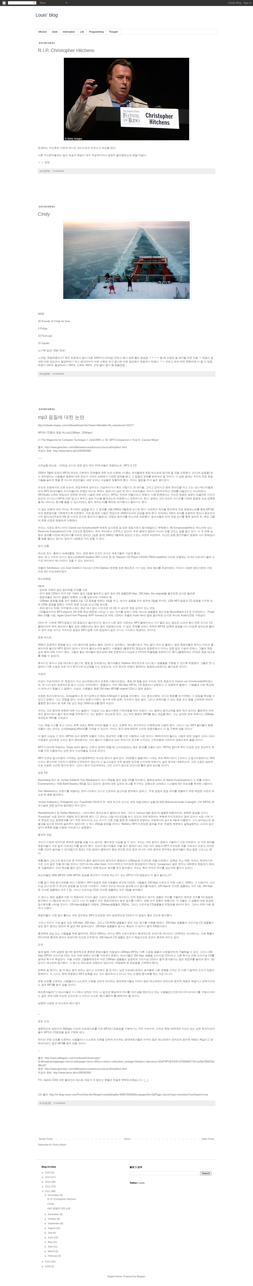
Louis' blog (47, 15)
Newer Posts (46, 1139)
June (51, 1237)
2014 (48, 1177)
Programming (96, 31)
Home (127, 1139)
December (54, 1195)
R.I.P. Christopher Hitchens (66, 50)
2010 (48, 1261)
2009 (48, 1266)
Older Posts (208, 1139)
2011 (48, 1191)
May (50, 1242)
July (50, 1232)
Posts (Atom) (59, 1144)
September (54, 1223)
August (52, 1228)
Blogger (141, 1276)
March (51, 1251)
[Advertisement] (126, 192)
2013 (48, 1182)
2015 (48, 1172)
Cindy (44, 214)
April (50, 1246)
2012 (48, 1186)
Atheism (42, 31)
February (53, 1256)
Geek (55, 31)
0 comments (58, 171)
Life (82, 31)
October (52, 1219)
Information (69, 31)
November (54, 1214)
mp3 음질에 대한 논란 (61, 417)
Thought (113, 31)
